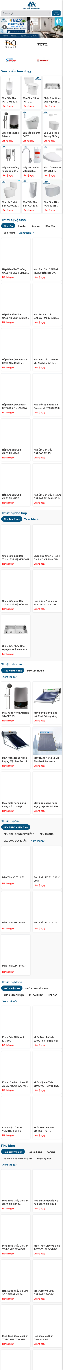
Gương (51, 1152)
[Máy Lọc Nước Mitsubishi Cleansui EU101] (31, 147)
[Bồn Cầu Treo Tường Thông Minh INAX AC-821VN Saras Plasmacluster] (52, 112)
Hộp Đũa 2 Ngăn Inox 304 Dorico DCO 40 (45, 603)
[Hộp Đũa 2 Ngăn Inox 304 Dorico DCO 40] (47, 571)
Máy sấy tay (44, 1158)
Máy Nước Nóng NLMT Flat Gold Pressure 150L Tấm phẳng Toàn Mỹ (46, 759)
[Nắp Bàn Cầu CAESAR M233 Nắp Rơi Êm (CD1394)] (15, 330)
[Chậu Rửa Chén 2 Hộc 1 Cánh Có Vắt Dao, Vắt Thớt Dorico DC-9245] (47, 526)
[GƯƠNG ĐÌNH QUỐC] (15, 44)
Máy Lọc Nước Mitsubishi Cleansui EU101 (30, 169)
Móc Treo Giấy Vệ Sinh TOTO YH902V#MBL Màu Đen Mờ (15, 1337)
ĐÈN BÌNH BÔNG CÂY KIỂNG (19, 834)
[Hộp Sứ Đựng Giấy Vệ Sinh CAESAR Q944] (47, 1171)
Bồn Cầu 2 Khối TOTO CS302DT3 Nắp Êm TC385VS (31, 100)
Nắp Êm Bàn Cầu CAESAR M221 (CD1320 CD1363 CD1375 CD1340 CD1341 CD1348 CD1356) (15, 316)
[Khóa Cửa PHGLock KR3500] (15, 1007)
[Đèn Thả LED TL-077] (15, 936)
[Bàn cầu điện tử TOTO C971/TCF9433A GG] (31, 112)
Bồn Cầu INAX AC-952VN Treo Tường (51, 204)
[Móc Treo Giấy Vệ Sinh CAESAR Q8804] (15, 1171)
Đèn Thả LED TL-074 (14, 922)
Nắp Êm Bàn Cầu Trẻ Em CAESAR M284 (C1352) (47, 496)
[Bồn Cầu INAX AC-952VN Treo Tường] (52, 182)
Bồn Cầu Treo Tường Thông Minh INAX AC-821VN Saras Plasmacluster (52, 134)
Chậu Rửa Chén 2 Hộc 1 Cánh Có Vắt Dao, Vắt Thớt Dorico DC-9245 (47, 557)
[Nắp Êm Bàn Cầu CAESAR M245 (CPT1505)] (47, 420)
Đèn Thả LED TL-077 (14, 965)
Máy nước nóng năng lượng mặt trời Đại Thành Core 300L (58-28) (15, 804)
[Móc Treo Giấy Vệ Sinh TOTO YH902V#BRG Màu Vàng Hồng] (47, 1216)
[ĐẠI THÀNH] (15, 60)
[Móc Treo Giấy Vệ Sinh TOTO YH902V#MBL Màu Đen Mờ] (15, 1306)
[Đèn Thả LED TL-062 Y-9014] (47, 848)
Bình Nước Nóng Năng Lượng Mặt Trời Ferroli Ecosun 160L (14, 759)
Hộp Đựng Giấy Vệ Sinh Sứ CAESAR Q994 (15, 1292)
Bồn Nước (9, 232)
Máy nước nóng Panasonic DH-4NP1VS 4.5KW (10, 169)
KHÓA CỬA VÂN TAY (36, 988)
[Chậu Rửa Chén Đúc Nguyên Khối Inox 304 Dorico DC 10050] (52, 78)
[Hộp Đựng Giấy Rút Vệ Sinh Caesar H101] (15, 1351)
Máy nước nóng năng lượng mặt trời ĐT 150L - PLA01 (47, 804)
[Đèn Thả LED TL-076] (47, 893)
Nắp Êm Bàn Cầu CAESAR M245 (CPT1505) (43, 451)
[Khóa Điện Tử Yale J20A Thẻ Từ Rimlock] (47, 1007)
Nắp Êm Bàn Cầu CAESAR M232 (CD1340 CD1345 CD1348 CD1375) (47, 316)
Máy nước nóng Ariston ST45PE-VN (10, 134)
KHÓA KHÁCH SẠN (14, 995)
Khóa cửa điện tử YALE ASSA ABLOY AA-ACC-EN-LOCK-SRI (15, 1084)
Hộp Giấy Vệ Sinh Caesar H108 (43, 1337)
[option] (31, 27)
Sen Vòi (35, 226)
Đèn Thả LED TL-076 (45, 922)
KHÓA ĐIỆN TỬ (12, 988)
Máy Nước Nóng (13, 670)
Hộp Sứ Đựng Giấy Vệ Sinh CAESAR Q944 (46, 1202)
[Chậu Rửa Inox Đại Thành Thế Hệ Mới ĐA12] (15, 526)
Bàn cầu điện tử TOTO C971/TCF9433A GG (31, 134)
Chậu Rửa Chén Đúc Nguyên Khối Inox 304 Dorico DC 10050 (52, 100)
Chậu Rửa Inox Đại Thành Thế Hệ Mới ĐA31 (15, 603)
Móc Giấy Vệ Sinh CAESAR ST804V (44, 1292)
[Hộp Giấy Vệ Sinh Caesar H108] (47, 1306)
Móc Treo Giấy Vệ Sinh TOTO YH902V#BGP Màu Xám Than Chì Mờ (15, 1247)
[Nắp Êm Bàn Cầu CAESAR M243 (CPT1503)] (15, 420)
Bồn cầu (8, 226)
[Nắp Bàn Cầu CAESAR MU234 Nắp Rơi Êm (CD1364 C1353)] (47, 330)
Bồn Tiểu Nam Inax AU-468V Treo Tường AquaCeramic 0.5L (30, 204)
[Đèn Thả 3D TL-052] (15, 848)
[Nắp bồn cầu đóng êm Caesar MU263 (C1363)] (47, 375)
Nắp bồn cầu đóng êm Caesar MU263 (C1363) (47, 406)
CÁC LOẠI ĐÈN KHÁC (15, 840)
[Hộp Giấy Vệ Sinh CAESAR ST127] (47, 1351)
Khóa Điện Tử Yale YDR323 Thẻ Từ (44, 1129)
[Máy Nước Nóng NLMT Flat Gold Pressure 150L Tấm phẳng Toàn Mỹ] (47, 728)
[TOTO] (47, 44)
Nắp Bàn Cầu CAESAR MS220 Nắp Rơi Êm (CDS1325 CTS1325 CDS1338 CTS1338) (46, 271)
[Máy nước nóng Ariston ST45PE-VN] (10, 112)
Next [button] (58, 27)
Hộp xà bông (35, 1152)
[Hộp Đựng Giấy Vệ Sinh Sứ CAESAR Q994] (15, 1261)
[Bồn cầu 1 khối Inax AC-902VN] (10, 182)
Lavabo (22, 226)
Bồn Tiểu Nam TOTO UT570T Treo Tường (10, 100)
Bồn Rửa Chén (12, 519)
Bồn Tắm (50, 226)
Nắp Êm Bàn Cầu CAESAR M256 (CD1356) (11, 496)
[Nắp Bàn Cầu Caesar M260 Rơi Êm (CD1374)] (15, 375)
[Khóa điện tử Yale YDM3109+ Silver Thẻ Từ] (47, 1053)
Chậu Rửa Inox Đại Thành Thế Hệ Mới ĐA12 (15, 557)
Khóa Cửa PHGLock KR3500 (13, 1039)
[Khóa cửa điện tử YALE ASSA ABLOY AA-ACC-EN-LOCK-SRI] (15, 1053)
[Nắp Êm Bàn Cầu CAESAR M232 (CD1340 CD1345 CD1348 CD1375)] (47, 285)
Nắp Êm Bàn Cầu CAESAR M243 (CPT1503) (11, 451)
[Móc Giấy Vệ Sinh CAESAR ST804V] (47, 1261)
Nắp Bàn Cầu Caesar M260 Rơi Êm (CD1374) (15, 406)
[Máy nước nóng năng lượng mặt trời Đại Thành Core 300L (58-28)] (15, 773)
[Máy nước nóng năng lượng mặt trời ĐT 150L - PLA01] (47, 773)
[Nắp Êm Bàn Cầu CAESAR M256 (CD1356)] (15, 465)
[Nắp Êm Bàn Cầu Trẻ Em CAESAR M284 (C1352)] (47, 465)
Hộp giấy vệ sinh (13, 1152)
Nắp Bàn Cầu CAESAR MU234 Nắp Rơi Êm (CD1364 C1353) (46, 361)
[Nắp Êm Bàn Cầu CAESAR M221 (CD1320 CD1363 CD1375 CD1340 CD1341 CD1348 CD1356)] (15, 285)
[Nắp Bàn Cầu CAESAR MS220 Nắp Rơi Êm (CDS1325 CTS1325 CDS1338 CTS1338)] (47, 240)
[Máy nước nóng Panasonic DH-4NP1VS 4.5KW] (10, 147)
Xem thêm (25, 232)
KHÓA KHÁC (36, 995)
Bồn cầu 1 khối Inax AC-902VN (10, 204)
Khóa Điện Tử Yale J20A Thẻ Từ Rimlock (46, 1039)
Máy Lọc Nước (35, 670)
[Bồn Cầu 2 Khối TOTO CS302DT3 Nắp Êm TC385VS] (31, 78)
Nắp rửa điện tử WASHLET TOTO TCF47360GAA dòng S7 (52, 169)
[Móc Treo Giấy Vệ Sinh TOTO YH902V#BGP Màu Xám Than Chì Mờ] (15, 1216)
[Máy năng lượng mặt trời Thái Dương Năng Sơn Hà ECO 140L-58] (47, 683)
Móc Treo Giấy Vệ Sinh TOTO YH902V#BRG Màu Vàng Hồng (47, 1247)
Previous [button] (4, 27)
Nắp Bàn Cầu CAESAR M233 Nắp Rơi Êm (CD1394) (14, 361)
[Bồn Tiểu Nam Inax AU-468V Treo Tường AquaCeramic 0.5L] (31, 182)
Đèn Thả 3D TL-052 (13, 877)
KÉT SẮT (52, 995)
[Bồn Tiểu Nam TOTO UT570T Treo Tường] (10, 78)
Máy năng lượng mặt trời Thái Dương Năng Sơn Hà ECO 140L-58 (45, 714)
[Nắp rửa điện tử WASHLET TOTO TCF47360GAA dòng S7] (52, 147)
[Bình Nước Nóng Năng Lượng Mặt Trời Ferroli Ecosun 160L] (15, 728)
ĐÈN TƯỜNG (46, 834)
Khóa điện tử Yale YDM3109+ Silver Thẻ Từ (46, 1084)
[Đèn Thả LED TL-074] (15, 893)
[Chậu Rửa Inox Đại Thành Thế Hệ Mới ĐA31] (15, 571)
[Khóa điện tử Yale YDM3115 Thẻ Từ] (15, 1098)
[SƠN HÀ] (47, 60)
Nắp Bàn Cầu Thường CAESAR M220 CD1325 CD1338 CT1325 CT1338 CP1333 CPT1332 (15, 271)
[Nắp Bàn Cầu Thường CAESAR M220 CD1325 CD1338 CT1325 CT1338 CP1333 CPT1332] (15, 240)
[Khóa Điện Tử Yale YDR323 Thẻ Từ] (47, 1098)
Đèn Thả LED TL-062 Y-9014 (47, 879)
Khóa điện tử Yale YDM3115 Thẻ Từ (12, 1129)
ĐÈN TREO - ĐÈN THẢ (16, 827)
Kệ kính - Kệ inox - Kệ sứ (18, 1158)
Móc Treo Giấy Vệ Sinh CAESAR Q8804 (15, 1202)
